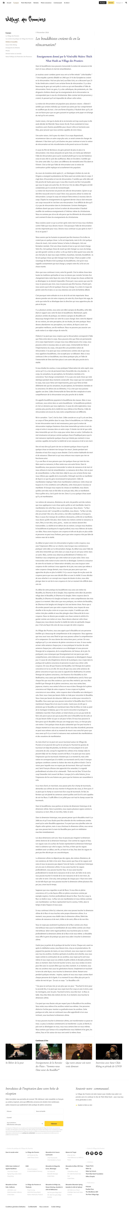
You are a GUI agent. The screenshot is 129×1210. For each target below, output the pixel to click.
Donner (111, 3)
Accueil (9, 3)
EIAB (27, 1166)
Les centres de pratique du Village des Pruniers (19, 39)
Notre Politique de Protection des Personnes (19, 56)
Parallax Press (90, 1189)
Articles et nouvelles (11, 42)
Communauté (58, 3)
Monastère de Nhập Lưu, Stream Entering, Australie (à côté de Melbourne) (54, 1187)
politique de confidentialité (28, 1133)
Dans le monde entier (12, 1152)
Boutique (102, 3)
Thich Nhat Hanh (26, 3)
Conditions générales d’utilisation (15, 1207)
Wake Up (88, 1168)
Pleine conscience (46, 3)
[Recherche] (126, 2)
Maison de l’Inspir (71, 1152)
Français (118, 3)
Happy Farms (89, 1166)
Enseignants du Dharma (13, 48)
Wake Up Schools (91, 1171)
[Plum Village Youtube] (100, 1153)
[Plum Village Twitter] (96, 1153)
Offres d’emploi (90, 1176)
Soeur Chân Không (11, 45)
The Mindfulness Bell (92, 1192)
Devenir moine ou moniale (13, 53)
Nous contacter (44, 1207)
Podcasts (88, 1186)
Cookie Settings (56, 1207)
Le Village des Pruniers (12, 36)
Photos (8, 51)
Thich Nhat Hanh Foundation (94, 1174)
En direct (66, 3)
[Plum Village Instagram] (92, 1153)
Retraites (36, 3)
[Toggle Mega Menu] (3, 2)
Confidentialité (32, 1207)
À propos (16, 3)
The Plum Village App (92, 1194)
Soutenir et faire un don (85, 1105)
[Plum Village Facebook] (87, 1153)
